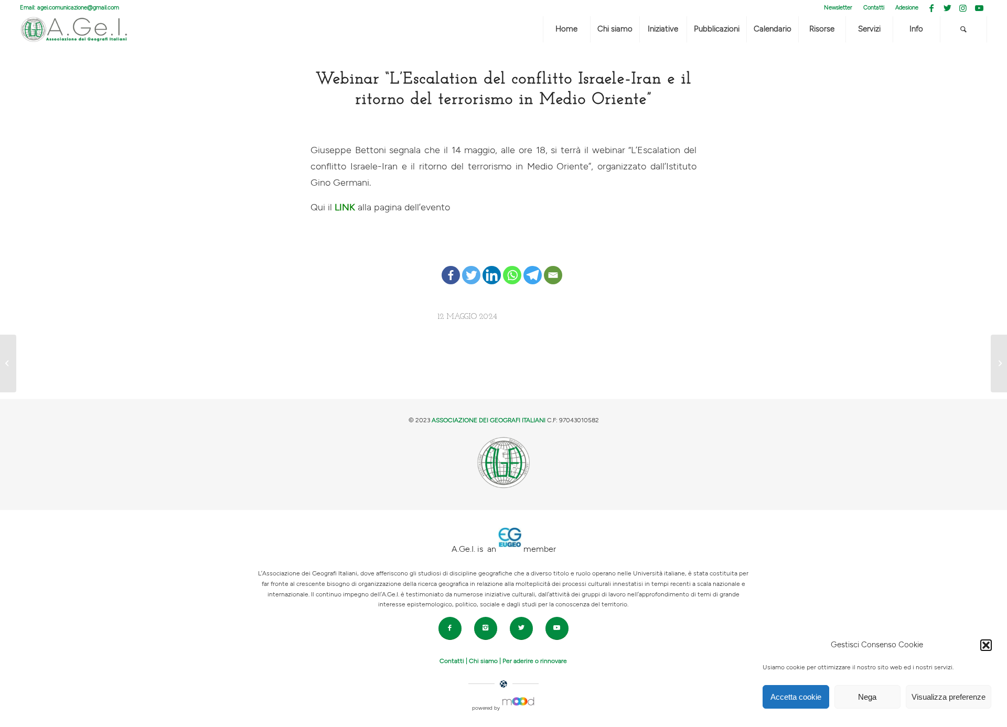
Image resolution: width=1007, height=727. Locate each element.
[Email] (553, 267)
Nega (867, 696)
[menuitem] (838, 7)
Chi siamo (483, 661)
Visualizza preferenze (948, 696)
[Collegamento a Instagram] (963, 8)
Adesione (906, 7)
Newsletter (838, 7)
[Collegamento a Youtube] (979, 8)
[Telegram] (532, 267)
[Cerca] (963, 29)
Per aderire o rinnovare (534, 661)
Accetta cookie (795, 696)
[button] (986, 645)
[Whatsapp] (512, 267)
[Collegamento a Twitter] (947, 8)
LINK (343, 207)
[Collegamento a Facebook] (931, 8)
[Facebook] (451, 267)
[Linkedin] (492, 267)
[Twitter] (471, 267)
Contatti (873, 7)
